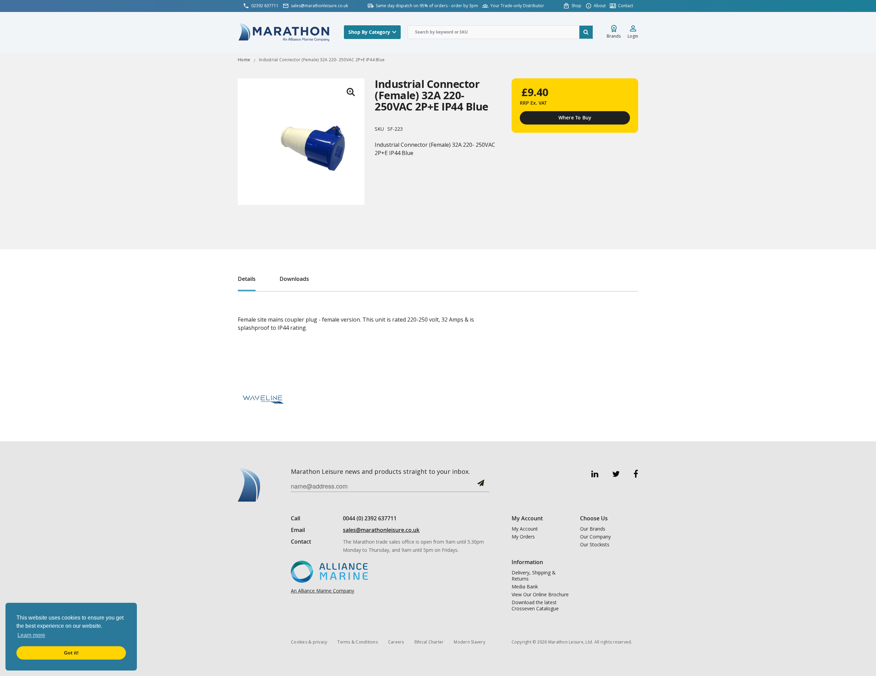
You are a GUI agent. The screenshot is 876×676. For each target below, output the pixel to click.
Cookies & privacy (309, 642)
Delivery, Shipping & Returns (534, 576)
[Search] (586, 32)
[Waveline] (263, 398)
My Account (525, 529)
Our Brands (592, 529)
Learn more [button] (31, 635)
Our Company (595, 537)
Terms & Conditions (357, 642)
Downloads (294, 279)
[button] (350, 92)
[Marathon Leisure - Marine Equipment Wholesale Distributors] (284, 32)
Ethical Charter (429, 642)
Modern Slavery (469, 642)
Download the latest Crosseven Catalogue (535, 605)
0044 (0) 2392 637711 (370, 518)
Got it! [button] (71, 652)
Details (247, 279)
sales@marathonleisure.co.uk (381, 530)
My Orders (523, 537)
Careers (396, 642)
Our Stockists (594, 545)
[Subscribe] (480, 486)
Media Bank (525, 587)
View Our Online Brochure (540, 595)
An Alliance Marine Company (322, 590)
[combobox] (500, 32)
